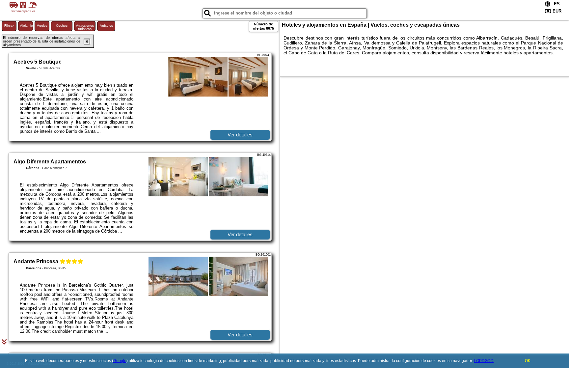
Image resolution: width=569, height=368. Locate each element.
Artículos (106, 25)
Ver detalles (240, 134)
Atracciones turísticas (85, 27)
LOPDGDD (484, 360)
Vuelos (42, 25)
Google (119, 360)
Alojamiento (26, 25)
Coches (62, 25)
